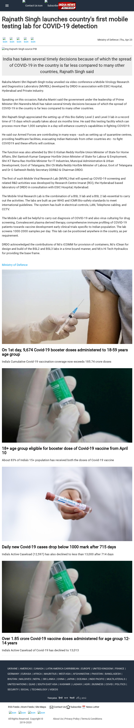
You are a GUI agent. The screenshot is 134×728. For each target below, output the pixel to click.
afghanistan (81, 673)
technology (39, 689)
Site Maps (40, 707)
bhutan (12, 679)
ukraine (13, 668)
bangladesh (113, 673)
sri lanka (49, 679)
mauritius (50, 673)
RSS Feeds (13, 707)
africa (37, 673)
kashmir (65, 684)
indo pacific (97, 679)
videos (54, 689)
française (52, 698)
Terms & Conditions (91, 718)
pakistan (97, 673)
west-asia (65, 673)
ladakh (77, 684)
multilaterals (116, 679)
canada (39, 668)
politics (120, 684)
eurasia (26, 673)
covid (109, 684)
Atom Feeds (27, 707)
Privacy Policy (72, 718)
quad (32, 684)
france (119, 668)
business (97, 684)
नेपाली (72, 698)
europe (85, 668)
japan (71, 679)
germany (13, 673)
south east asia (47, 684)
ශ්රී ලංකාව (81, 698)
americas (26, 668)
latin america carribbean (62, 668)
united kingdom (103, 668)
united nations (17, 684)
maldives (25, 679)
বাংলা (66, 698)
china (61, 679)
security (13, 689)
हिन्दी (61, 698)
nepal (37, 679)
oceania (82, 679)
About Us (58, 718)
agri (87, 684)
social (25, 689)
